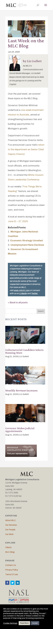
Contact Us (10, 565)
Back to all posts (19, 302)
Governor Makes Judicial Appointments (19, 430)
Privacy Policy (11, 570)
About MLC (10, 520)
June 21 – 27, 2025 (18, 221)
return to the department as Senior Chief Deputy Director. (26, 149)
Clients (8, 547)
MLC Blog (10, 552)
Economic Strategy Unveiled (26, 240)
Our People (10, 530)
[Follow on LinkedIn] (18, 583)
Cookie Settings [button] (10, 623)
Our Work (9, 534)
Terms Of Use (11, 574)
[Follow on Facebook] (7, 583)
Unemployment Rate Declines (27, 245)
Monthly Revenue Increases (21, 390)
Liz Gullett (24, 356)
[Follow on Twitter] (12, 583)
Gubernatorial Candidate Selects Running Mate (24, 351)
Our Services (11, 525)
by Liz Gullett (32, 61)
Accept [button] (35, 623)
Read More (24, 623)
